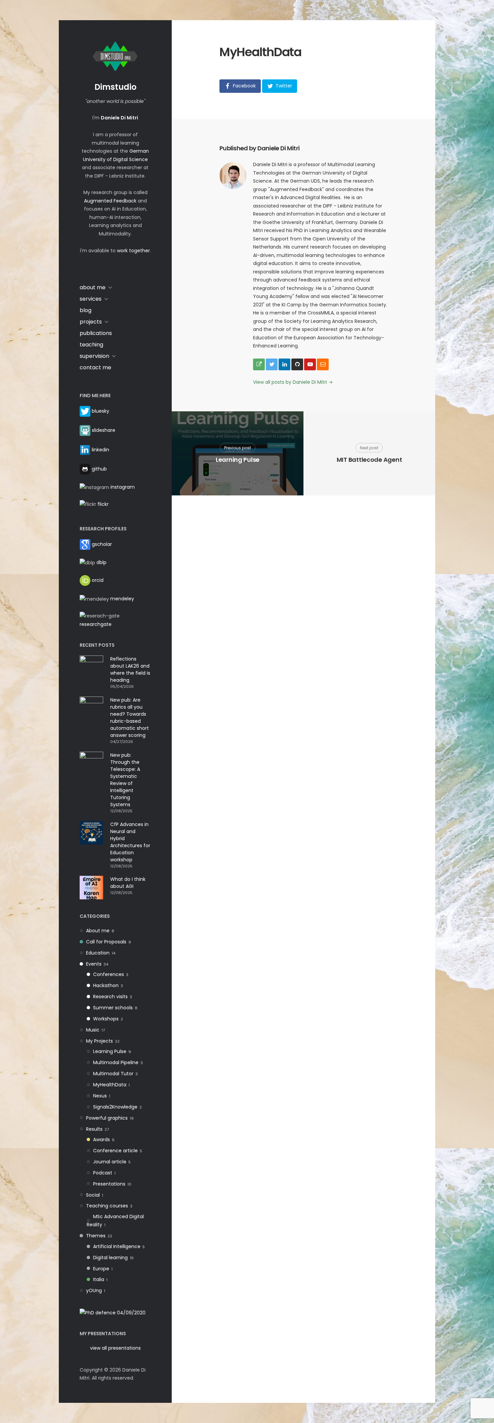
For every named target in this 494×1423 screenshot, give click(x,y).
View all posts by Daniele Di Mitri (293, 382)
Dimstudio (115, 86)
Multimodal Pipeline (115, 1062)
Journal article (109, 1161)
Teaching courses (107, 1205)
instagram (123, 487)
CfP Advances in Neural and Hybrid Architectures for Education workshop (130, 842)
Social (93, 1195)
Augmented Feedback (110, 200)
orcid (98, 580)
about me (93, 287)
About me (98, 930)
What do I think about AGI (128, 883)
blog (85, 310)
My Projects (99, 1041)
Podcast (102, 1172)
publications (96, 333)
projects (91, 322)
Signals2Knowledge (115, 1106)
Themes (96, 1235)
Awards (101, 1139)
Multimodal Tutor (113, 1073)
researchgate (96, 624)
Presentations (109, 1184)
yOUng (94, 1290)
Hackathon (106, 985)
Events (93, 964)
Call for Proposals (106, 941)
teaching (91, 344)
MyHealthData (109, 1084)
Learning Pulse (109, 1051)
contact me (95, 367)
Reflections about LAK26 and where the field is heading (130, 669)
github (99, 468)
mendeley (122, 598)
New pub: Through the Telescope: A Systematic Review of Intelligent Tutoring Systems (125, 780)
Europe (101, 1268)
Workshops (106, 1018)
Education (98, 952)
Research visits (110, 996)
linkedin (100, 449)
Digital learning (110, 1257)
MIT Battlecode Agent (369, 459)
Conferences (108, 974)
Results (94, 1129)
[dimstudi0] (113, 1312)
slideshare (103, 430)
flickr (103, 504)
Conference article (115, 1150)
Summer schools (113, 1007)
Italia (98, 1279)
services (90, 299)
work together (133, 250)
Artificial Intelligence (116, 1246)
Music (92, 1029)
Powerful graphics (107, 1118)
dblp (101, 562)
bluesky (100, 411)
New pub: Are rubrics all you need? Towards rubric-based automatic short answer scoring (129, 718)
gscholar (102, 544)
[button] (240, 86)
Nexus (100, 1095)
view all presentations (115, 1348)
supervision (94, 356)
